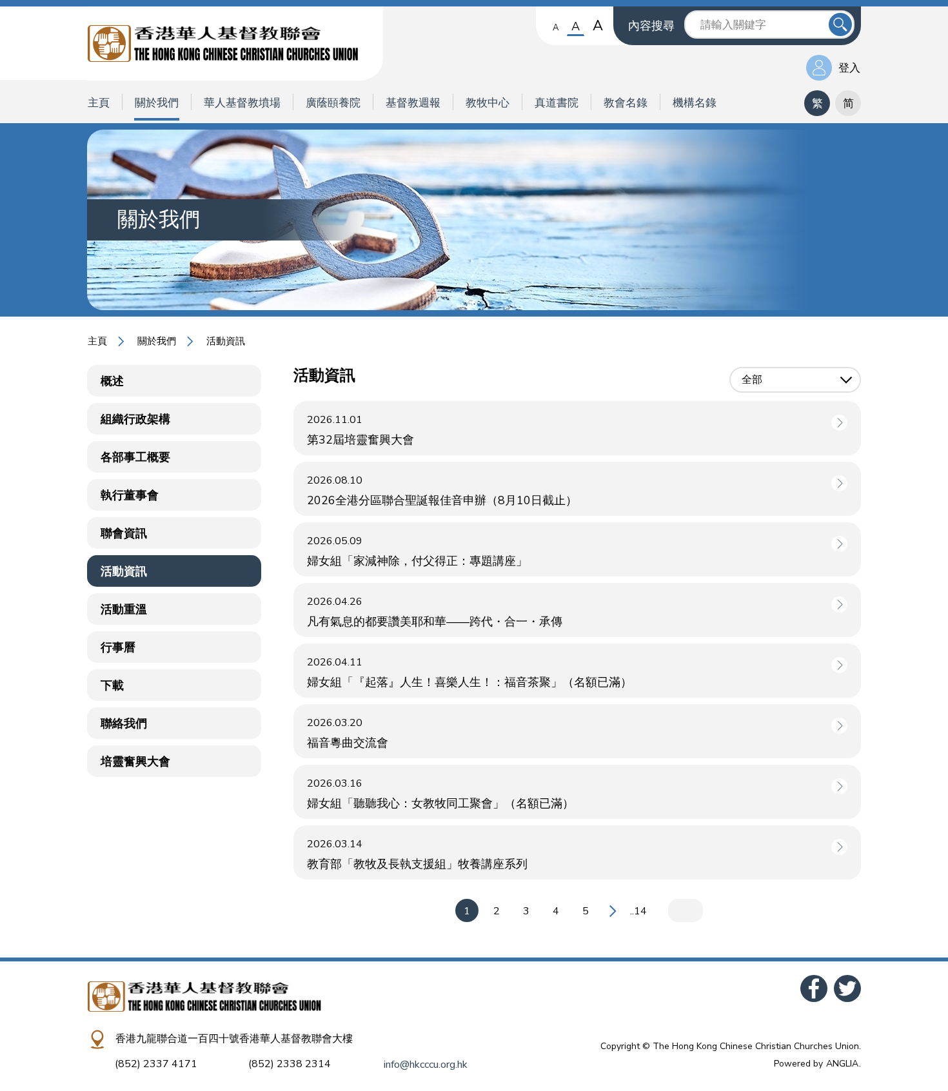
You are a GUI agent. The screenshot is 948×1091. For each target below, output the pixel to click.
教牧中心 (487, 102)
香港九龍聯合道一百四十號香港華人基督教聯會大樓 (234, 1039)
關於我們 (157, 102)
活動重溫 (124, 609)
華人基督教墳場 (242, 102)
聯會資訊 (124, 533)
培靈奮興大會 (135, 761)
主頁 (99, 102)
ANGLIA (842, 1063)
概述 (112, 381)
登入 (849, 68)
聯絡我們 (124, 723)
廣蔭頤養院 (333, 102)
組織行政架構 (135, 419)
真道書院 (556, 102)
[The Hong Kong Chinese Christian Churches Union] (235, 43)
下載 (112, 685)
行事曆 (118, 647)
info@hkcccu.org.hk (426, 1064)
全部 (752, 380)
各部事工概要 (135, 457)
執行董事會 (130, 495)
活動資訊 (124, 571)
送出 (840, 24)
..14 (638, 911)
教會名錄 (625, 102)
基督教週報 (413, 102)
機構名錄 (694, 102)
